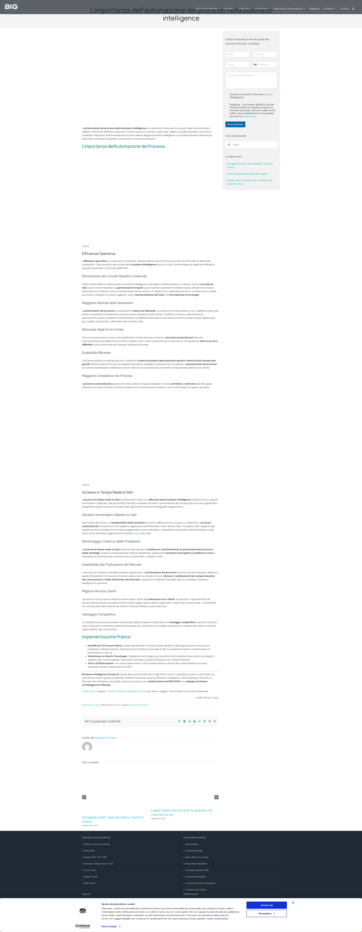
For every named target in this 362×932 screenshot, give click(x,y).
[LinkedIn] (194, 721)
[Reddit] (189, 721)
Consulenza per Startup (195, 890)
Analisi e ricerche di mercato (97, 844)
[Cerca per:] (251, 144)
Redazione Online (91, 705)
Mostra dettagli (109, 926)
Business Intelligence (139, 705)
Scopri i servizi (89, 691)
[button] (353, 8)
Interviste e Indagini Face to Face (98, 864)
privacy (269, 94)
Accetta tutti (267, 905)
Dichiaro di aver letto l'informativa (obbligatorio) (251, 96)
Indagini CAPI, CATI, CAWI (95, 857)
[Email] (215, 721)
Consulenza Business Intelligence (200, 883)
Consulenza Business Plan (197, 870)
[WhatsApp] (200, 721)
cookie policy (221, 918)
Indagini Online (90, 877)
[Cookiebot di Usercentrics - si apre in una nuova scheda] (82, 926)
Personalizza (265, 913)
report (137, 533)
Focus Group (90, 870)
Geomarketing (191, 844)
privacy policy (249, 116)
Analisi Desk (89, 851)
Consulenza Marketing (195, 877)
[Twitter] (184, 721)
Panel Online (89, 883)
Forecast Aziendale (193, 851)
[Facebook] (179, 721)
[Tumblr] (204, 721)
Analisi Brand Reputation (196, 864)
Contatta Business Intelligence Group (126, 691)
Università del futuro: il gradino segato (247, 173)
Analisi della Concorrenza (196, 857)
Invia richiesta (235, 124)
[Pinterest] (209, 721)
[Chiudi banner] (293, 903)
